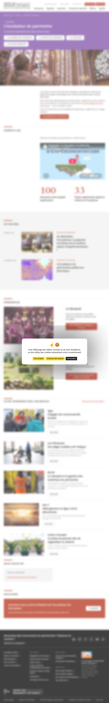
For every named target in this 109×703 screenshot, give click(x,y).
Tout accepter (39, 359)
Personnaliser (71, 359)
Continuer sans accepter (55, 359)
